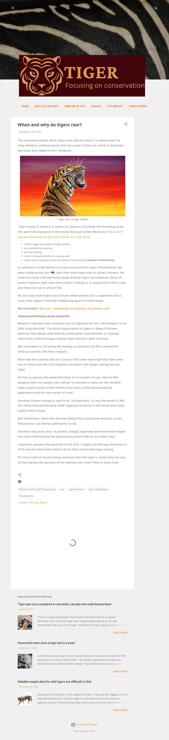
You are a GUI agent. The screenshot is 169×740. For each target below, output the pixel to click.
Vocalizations (26, 496)
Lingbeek (91, 731)
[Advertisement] (83, 29)
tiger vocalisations (98, 489)
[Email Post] (20, 483)
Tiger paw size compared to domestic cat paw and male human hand (64, 604)
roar (62, 489)
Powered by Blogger (86, 724)
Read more (120, 632)
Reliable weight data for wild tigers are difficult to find (54, 681)
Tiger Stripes (138, 106)
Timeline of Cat (74, 106)
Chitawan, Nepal (38, 503)
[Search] (156, 9)
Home (25, 106)
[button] (126, 124)
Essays (96, 106)
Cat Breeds (114, 106)
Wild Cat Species (46, 106)
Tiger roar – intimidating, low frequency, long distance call (74, 308)
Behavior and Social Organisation (37, 489)
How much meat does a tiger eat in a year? (46, 643)
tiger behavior (76, 489)
